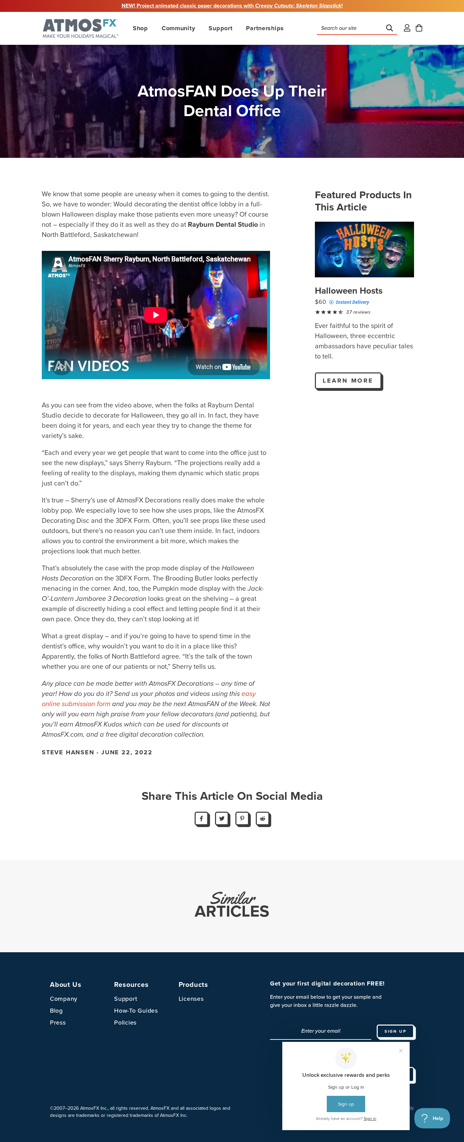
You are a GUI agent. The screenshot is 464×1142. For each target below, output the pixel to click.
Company (63, 998)
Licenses (191, 998)
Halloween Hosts (348, 291)
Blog (56, 1010)
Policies (125, 1022)
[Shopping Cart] (419, 28)
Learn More (348, 380)
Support (125, 998)
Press (58, 1022)
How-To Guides (136, 1010)
